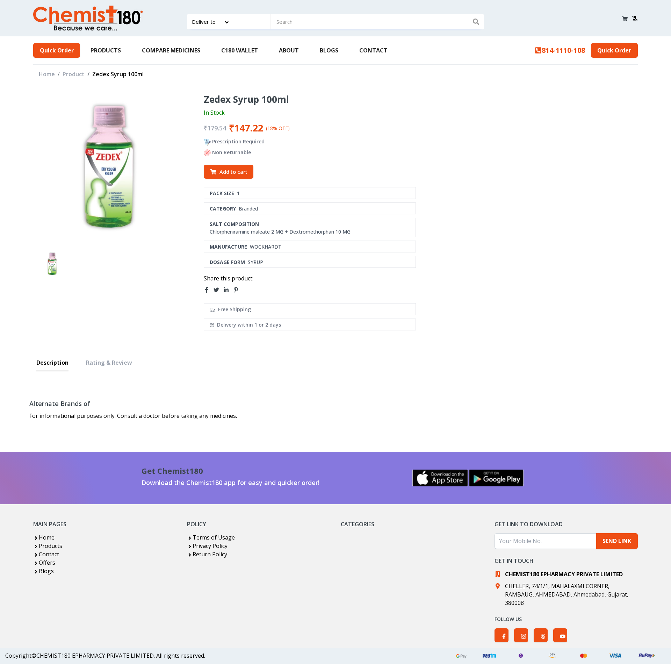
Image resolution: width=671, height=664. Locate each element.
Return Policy (210, 554)
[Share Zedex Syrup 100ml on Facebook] (209, 290)
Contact (49, 554)
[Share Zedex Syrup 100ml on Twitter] (218, 290)
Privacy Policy (210, 546)
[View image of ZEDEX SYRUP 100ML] (52, 264)
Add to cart (233, 171)
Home (47, 74)
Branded (248, 208)
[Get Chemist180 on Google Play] (496, 478)
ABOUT (289, 50)
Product (74, 74)
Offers (47, 562)
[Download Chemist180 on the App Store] (440, 478)
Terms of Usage (214, 537)
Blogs (46, 571)
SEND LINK (617, 541)
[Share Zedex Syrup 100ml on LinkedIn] (228, 290)
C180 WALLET (239, 50)
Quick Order (57, 50)
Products (50, 546)
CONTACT (373, 50)
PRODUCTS (106, 50)
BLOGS (329, 50)
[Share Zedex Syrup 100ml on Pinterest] (238, 290)
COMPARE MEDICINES (171, 50)
